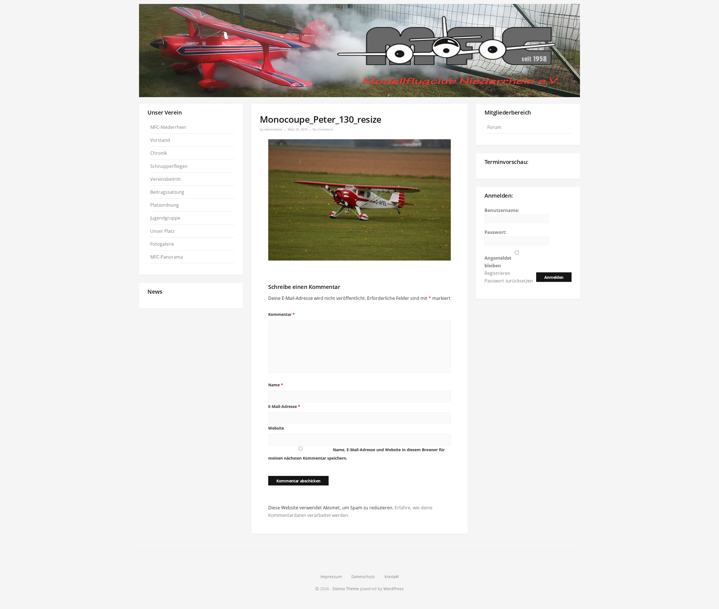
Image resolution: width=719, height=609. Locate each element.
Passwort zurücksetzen (508, 281)
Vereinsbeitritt (165, 179)
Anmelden (553, 277)
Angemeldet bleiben (497, 262)
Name (275, 384)
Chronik (158, 153)
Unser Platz (162, 231)
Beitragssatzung (167, 192)
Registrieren (497, 273)
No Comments (323, 129)
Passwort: (495, 232)
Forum (494, 127)
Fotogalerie (162, 244)
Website (276, 428)
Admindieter (273, 129)
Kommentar (281, 314)
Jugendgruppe (165, 218)
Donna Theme (346, 588)
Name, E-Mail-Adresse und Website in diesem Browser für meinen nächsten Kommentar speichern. (356, 454)
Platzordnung (164, 205)
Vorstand (160, 140)
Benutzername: (501, 210)
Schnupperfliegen (169, 166)
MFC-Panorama (166, 257)
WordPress (393, 588)
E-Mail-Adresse (284, 406)
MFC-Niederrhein (168, 127)
